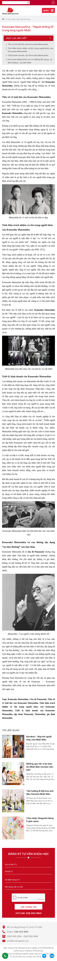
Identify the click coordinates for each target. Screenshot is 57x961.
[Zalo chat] (52, 956)
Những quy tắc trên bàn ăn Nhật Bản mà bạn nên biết (39, 766)
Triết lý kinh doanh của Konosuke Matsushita (28, 55)
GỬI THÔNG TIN (28, 907)
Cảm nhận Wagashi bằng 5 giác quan (40, 820)
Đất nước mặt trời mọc (21, 19)
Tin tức (8, 19)
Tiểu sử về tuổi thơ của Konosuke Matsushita (28, 44)
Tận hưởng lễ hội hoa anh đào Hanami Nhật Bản (40, 792)
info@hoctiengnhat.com (17, 941)
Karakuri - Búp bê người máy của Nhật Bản (38, 738)
